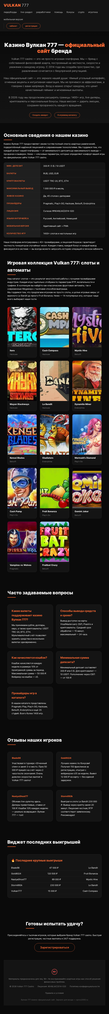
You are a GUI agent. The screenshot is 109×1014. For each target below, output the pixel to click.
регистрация (31, 26)
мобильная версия (13, 19)
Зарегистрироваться (54, 947)
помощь (58, 12)
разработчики (43, 12)
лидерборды (10, 12)
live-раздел (26, 12)
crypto (81, 12)
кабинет (13, 26)
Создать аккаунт (40, 115)
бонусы (70, 12)
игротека (93, 12)
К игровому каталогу (67, 115)
